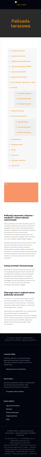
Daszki (13, 150)
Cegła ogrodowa (11, 416)
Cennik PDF (15, 165)
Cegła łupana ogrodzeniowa (20, 61)
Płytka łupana (16, 139)
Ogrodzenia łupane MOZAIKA (21, 66)
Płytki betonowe (17, 144)
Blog (7, 419)
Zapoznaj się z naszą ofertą (15, 369)
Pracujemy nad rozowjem (15, 391)
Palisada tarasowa (24, 104)
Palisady (14, 87)
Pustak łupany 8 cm (18, 51)
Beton (14, 228)
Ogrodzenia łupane (13, 405)
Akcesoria (14, 155)
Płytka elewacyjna (17, 111)
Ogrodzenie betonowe (19, 77)
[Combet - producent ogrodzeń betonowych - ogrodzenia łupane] (20, 4)
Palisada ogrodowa (24, 93)
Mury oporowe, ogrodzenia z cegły (23, 82)
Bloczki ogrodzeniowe (19, 116)
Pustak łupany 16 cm (18, 56)
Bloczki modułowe (24, 132)
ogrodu (29, 245)
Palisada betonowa (24, 98)
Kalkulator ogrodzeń (18, 160)
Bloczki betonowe (24, 127)
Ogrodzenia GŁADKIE (18, 72)
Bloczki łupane (23, 122)
